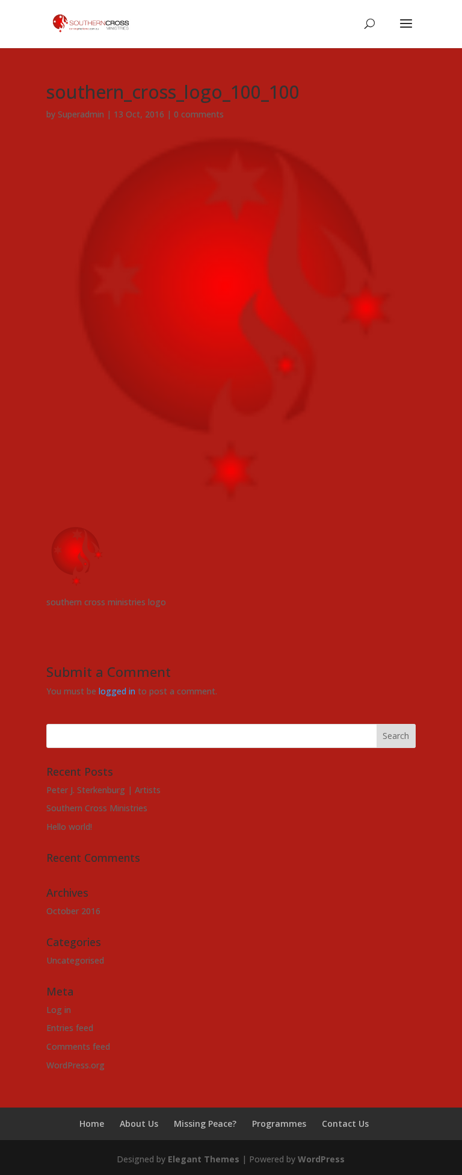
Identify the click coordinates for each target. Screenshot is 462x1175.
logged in (117, 691)
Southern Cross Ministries (96, 808)
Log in (58, 1009)
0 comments (199, 114)
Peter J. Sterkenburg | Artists (103, 790)
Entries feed (69, 1027)
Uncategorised (75, 960)
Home (91, 1123)
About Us (139, 1123)
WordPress (321, 1159)
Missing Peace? (205, 1123)
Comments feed (78, 1046)
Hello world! (69, 826)
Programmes (279, 1123)
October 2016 (73, 911)
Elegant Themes (203, 1159)
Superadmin (81, 114)
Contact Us (345, 1123)
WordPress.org (75, 1065)
